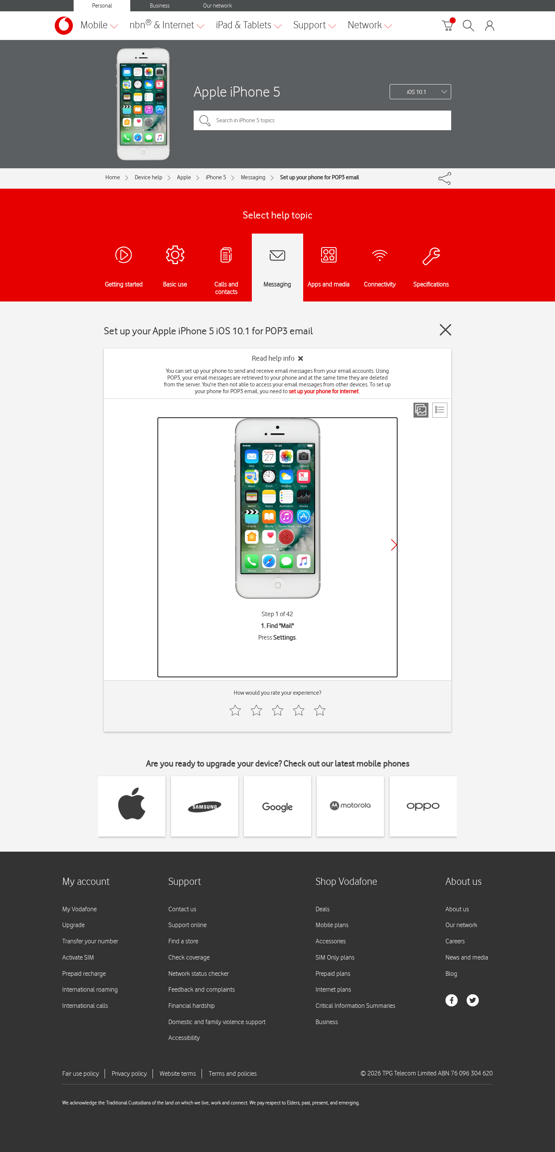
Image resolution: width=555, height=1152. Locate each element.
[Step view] (421, 410)
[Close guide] (445, 329)
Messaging (253, 177)
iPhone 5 (216, 177)
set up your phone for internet (324, 391)
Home (112, 177)
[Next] (394, 545)
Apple (184, 177)
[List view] (439, 410)
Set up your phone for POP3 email (319, 177)
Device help (148, 177)
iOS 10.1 (416, 92)
